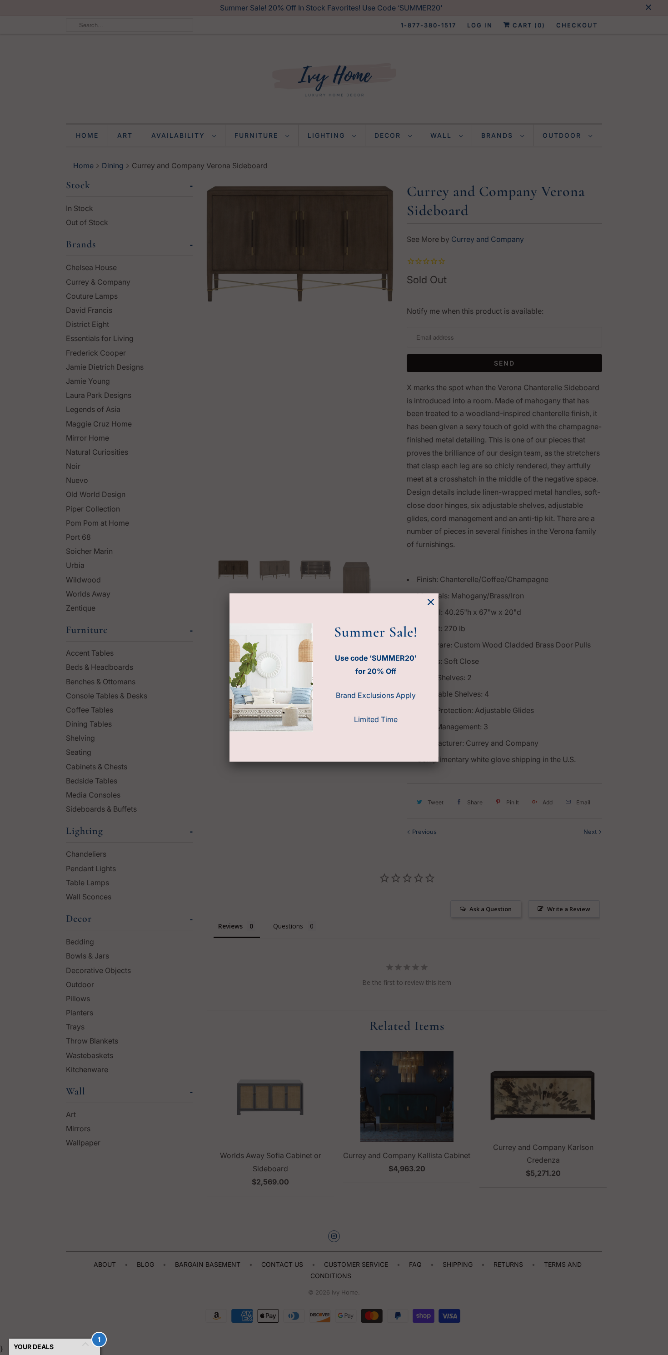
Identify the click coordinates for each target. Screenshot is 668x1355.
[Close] (431, 602)
